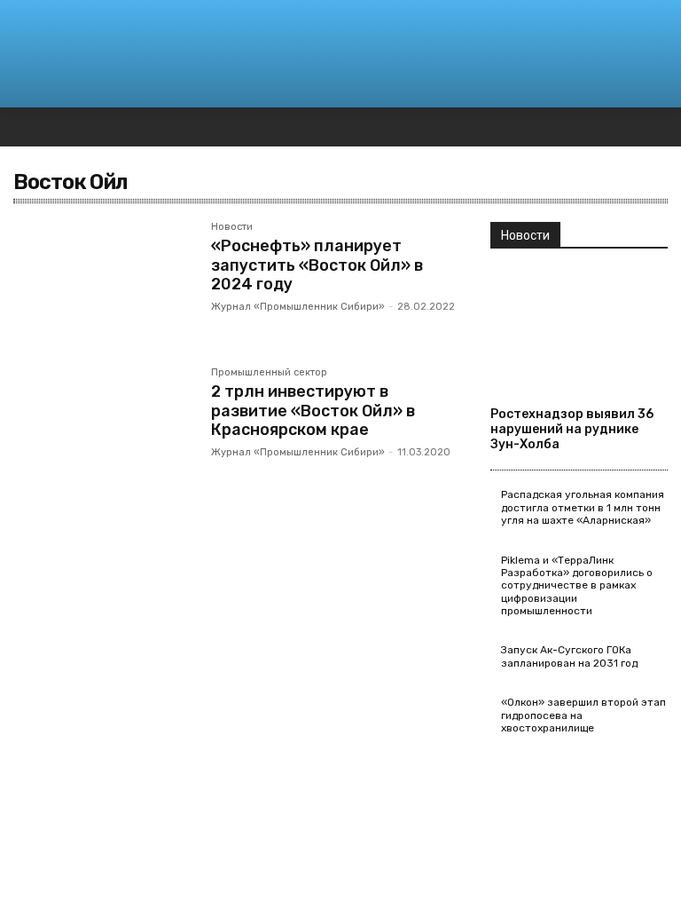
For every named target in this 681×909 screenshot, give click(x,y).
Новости (232, 227)
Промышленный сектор (269, 373)
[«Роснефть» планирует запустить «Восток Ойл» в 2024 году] (103, 281)
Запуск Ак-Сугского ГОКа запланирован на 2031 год (569, 656)
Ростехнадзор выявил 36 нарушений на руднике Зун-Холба (572, 429)
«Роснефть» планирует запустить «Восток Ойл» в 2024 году (317, 265)
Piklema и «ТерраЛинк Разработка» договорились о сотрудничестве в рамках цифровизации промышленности (577, 586)
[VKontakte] (671, 127)
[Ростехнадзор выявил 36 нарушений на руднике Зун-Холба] (579, 330)
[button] (645, 26)
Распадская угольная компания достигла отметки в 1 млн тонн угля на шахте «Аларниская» (582, 507)
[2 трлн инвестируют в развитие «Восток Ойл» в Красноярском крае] (103, 427)
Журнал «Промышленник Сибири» (298, 306)
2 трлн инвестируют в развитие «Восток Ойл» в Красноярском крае (313, 410)
